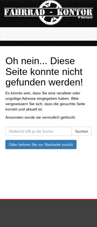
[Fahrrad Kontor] (48, 13)
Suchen (81, 131)
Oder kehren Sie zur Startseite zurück (41, 144)
